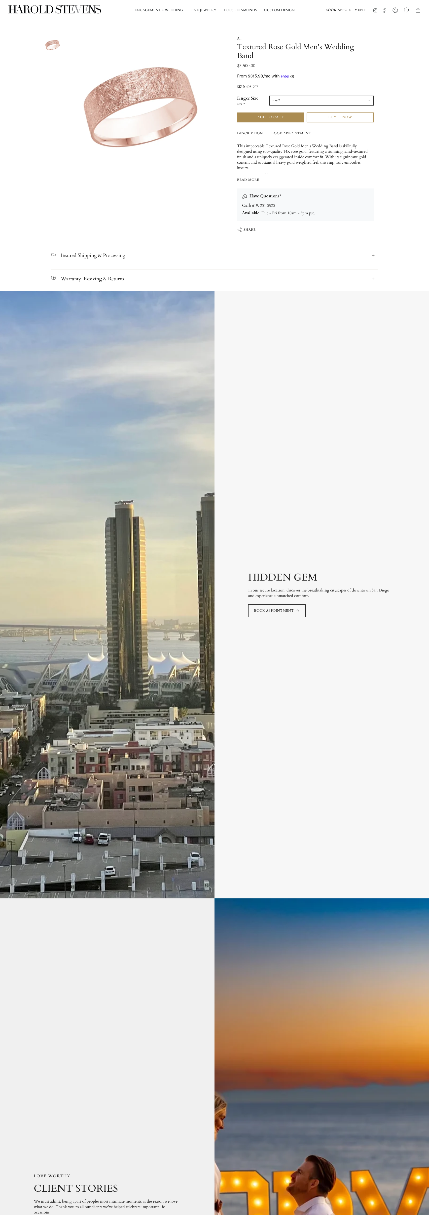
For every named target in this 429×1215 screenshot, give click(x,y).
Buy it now (340, 117)
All (239, 38)
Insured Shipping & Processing (93, 255)
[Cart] (418, 10)
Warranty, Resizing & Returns (92, 278)
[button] (159, 10)
